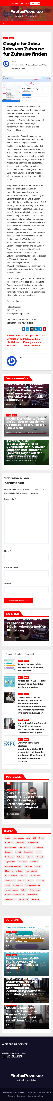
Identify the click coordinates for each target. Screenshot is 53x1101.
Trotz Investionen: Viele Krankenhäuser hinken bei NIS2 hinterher (25, 938)
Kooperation (22, 862)
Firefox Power (29, 404)
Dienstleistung (10, 847)
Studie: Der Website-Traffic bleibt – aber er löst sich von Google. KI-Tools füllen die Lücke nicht (26, 423)
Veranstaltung (10, 899)
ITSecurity (40, 857)
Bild (34, 65)
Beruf (30, 65)
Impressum (21, 1096)
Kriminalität (34, 862)
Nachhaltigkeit (31, 871)
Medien (38, 866)
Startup (31, 880)
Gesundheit (28, 852)
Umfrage (24, 890)
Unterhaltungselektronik (14, 895)
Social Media (10, 880)
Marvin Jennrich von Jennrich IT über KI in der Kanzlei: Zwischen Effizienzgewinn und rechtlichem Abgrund (25, 800)
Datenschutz (33, 843)
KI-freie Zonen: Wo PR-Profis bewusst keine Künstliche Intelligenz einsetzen (22, 963)
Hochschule (9, 857)
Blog (5, 38)
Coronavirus (20, 843)
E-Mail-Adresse (11, 567)
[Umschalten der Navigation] (28, 23)
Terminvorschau (11, 890)
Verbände (35, 899)
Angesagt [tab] (29, 654)
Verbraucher (23, 899)
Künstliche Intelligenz (13, 866)
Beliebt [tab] (19, 654)
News (11, 38)
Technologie (17, 885)
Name (7, 551)
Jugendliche (10, 862)
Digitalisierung (24, 847)
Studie (7, 885)
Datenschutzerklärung (35, 1096)
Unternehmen (32, 895)
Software (21, 880)
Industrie (20, 857)
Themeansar (46, 1092)
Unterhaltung (35, 890)
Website (7, 583)
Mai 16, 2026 (14, 637)
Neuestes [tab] (10, 654)
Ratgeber (23, 876)
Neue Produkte (11, 876)
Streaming (40, 880)
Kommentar (10, 499)
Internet (15, 69)
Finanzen (9, 852)
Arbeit (7, 838)
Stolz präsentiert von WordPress (14, 1092)
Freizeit (18, 852)
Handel (38, 852)
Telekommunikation (32, 885)
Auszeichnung (18, 838)
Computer (9, 843)
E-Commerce (38, 847)
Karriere (22, 69)
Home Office (42, 65)
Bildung (41, 838)
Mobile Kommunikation (14, 871)
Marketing (28, 866)
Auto (28, 838)
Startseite (11, 1096)
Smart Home (35, 876)
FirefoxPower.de (26, 11)
